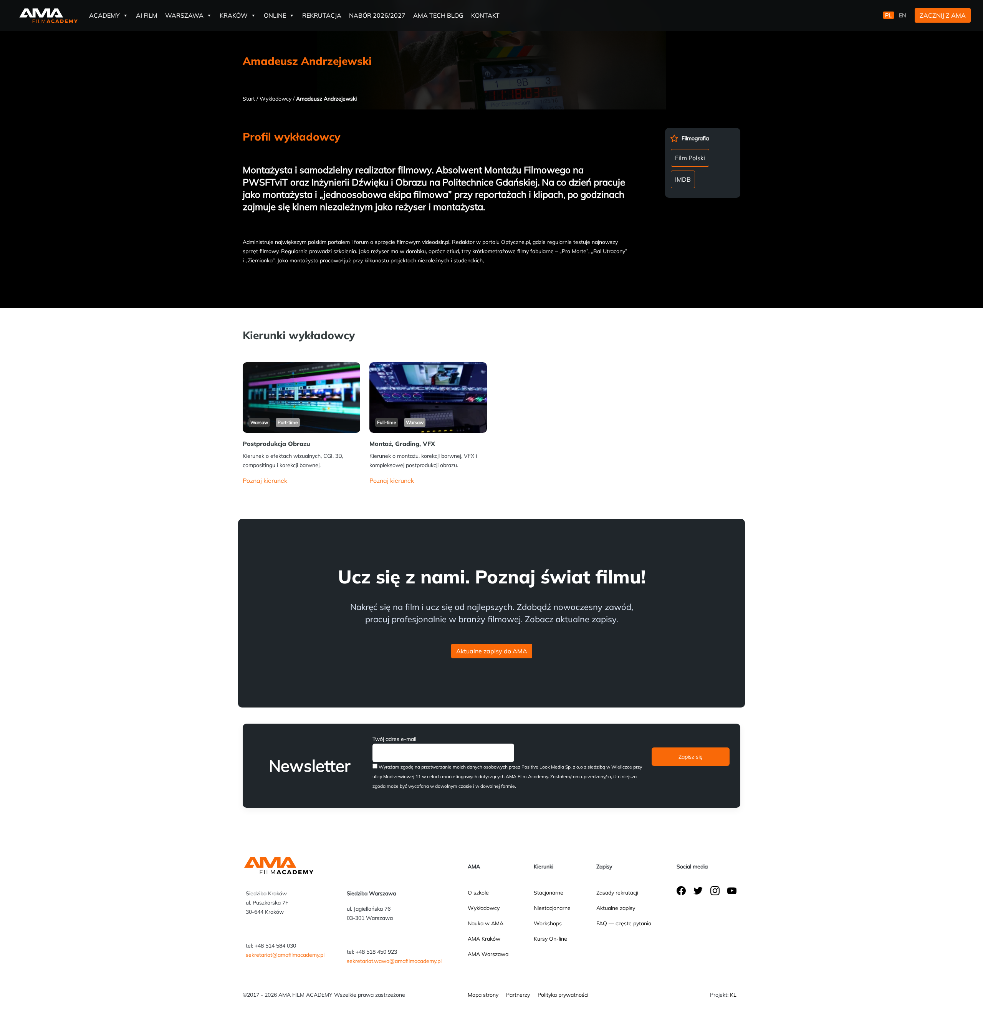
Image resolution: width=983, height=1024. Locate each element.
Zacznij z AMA (943, 15)
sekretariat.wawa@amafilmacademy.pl (394, 961)
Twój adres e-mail (394, 739)
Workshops (548, 923)
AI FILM (146, 15)
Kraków (234, 15)
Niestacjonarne (552, 908)
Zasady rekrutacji (617, 892)
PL (888, 15)
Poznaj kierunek (265, 480)
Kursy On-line (550, 938)
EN (902, 15)
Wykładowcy (275, 98)
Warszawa (184, 15)
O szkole (478, 892)
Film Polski (690, 158)
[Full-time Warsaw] (428, 397)
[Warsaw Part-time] (301, 397)
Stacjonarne (548, 892)
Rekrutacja (321, 15)
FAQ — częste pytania (623, 923)
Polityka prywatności (563, 994)
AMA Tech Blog (438, 15)
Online (275, 15)
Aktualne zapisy (615, 908)
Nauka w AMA (485, 923)
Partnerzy (518, 994)
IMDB (683, 179)
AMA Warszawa (488, 954)
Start (249, 98)
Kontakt (485, 15)
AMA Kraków (484, 938)
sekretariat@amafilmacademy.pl (285, 954)
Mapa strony (483, 994)
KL (733, 994)
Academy (104, 15)
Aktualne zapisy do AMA (491, 651)
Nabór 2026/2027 (377, 15)
